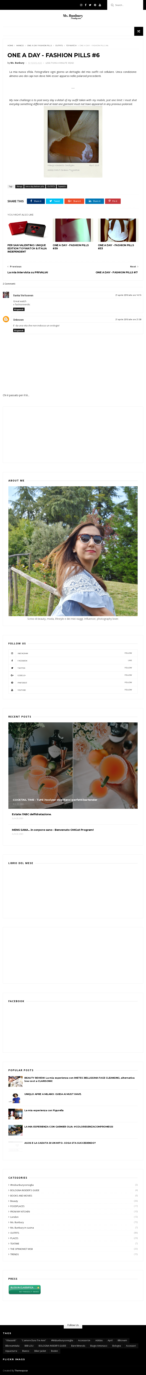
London (14, 1217)
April (110, 1340)
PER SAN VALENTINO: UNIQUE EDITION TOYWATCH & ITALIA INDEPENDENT (27, 248)
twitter (75, 668)
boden (54, 1350)
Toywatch (71, 45)
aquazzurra (11, 1350)
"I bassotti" (10, 1340)
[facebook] (85, 5)
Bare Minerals (78, 1345)
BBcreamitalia (12, 1345)
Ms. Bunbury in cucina (22, 1227)
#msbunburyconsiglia (22, 1184)
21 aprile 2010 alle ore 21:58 (128, 319)
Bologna (116, 1345)
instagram (75, 653)
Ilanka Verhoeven (23, 295)
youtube (75, 690)
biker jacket (40, 1350)
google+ (75, 675)
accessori (131, 1345)
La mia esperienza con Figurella (44, 1110)
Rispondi (19, 309)
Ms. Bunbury (17, 1222)
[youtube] (100, 5)
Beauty (14, 1201)
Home (10, 45)
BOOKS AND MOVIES (21, 1195)
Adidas (99, 1340)
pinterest (75, 682)
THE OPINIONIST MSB (21, 1249)
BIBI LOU (29, 1345)
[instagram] (81, 5)
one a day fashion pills (39, 45)
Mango (20, 45)
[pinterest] (95, 5)
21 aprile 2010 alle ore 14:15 (128, 295)
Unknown (18, 319)
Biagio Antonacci (98, 1345)
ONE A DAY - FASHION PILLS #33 (116, 247)
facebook (75, 660)
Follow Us (73, 1325)
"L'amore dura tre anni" (34, 1340)
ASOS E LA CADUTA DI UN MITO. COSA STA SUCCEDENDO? (60, 1142)
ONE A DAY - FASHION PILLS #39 (71, 247)
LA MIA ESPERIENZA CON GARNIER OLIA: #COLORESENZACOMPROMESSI (68, 1126)
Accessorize (84, 1340)
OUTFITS (59, 45)
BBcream (122, 1340)
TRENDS (14, 1254)
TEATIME (14, 1243)
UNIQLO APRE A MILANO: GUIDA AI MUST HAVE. (53, 1094)
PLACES (14, 1238)
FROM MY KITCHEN (20, 1211)
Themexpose (21, 1370)
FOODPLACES (17, 1206)
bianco (25, 1350)
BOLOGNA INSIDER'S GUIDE (24, 1190)
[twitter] (90, 5)
